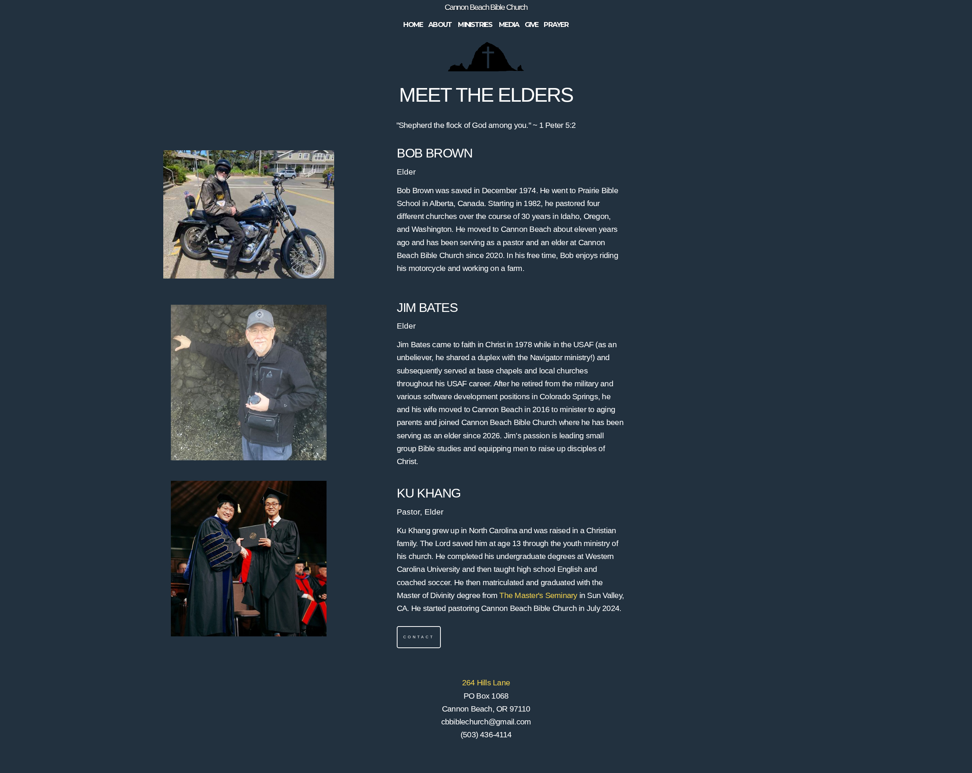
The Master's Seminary (538, 595)
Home (413, 24)
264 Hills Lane (486, 682)
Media (509, 24)
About (440, 24)
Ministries (475, 24)
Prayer (556, 24)
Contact (418, 637)
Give (532, 24)
